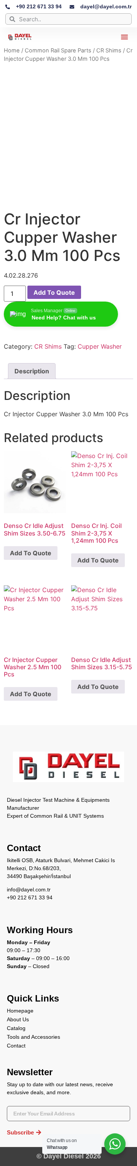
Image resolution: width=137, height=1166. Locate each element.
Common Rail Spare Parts (58, 50)
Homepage (20, 1011)
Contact (16, 1046)
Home (12, 50)
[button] (124, 37)
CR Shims (108, 50)
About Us (18, 1019)
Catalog (16, 1028)
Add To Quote (54, 292)
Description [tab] (31, 371)
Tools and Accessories (33, 1037)
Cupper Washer (100, 346)
